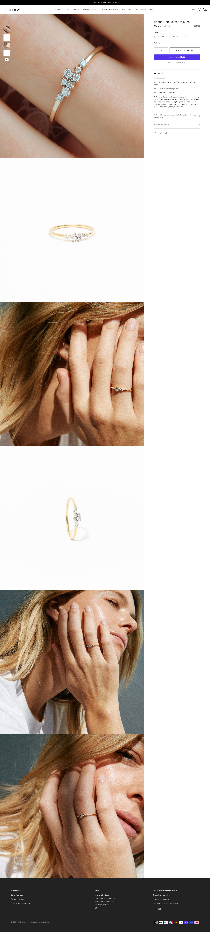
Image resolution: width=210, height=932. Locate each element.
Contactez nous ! (17, 895)
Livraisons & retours (102, 895)
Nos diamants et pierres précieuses (166, 903)
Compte (192, 9)
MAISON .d (19, 922)
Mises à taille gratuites (161, 899)
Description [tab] (158, 73)
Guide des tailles (160, 78)
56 (185, 36)
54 (177, 36)
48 (155, 36)
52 (170, 36)
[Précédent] (6, 23)
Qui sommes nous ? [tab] (161, 125)
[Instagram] (159, 909)
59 (196, 36)
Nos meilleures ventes (110, 9)
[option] (6, 30)
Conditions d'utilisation (103, 905)
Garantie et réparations (161, 895)
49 (159, 36)
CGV (96, 908)
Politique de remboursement (21, 903)
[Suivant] (6, 59)
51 (166, 36)
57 (188, 36)
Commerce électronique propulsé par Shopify (37, 922)
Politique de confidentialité (104, 902)
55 (181, 36)
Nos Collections (73, 9)
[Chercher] (199, 9)
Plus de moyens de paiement (177, 62)
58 (192, 36)
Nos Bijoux (59, 9)
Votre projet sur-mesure (144, 9)
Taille (156, 33)
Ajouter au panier (184, 50)
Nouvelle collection (90, 9)
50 (163, 36)
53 (174, 36)
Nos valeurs (126, 9)
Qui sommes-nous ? (18, 899)
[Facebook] (154, 909)
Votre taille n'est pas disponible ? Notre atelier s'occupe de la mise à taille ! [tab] (177, 116)
